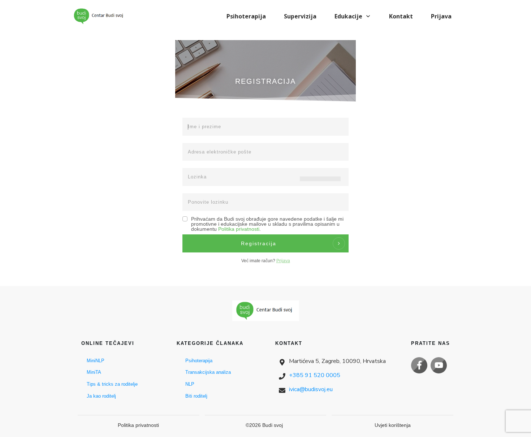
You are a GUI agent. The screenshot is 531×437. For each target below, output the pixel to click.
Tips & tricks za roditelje (112, 384)
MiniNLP (95, 360)
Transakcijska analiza (208, 372)
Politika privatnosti (238, 229)
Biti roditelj (196, 396)
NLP (189, 384)
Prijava (283, 260)
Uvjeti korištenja (393, 425)
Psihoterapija (198, 360)
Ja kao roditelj (101, 396)
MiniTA (94, 372)
